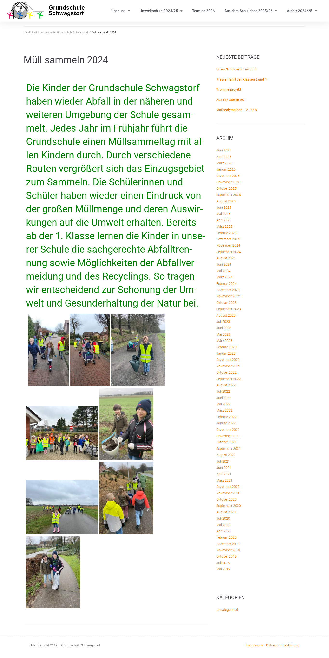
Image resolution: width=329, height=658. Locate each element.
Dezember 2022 (228, 360)
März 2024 (224, 277)
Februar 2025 (226, 233)
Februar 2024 (226, 284)
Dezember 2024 (228, 239)
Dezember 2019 (228, 544)
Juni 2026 (223, 150)
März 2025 (224, 226)
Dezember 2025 (228, 176)
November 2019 (228, 550)
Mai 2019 (223, 569)
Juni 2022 (223, 398)
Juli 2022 (223, 391)
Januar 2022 (226, 423)
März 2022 (224, 410)
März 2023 (224, 341)
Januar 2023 (226, 353)
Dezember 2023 (228, 290)
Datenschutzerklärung (282, 645)
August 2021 (226, 455)
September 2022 (228, 379)
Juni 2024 (223, 264)
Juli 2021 (223, 461)
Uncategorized (227, 610)
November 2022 (228, 366)
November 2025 (228, 182)
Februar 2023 (226, 347)
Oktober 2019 (226, 556)
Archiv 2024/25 (299, 11)
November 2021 (228, 436)
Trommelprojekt (228, 89)
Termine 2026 (203, 11)
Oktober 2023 (226, 303)
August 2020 (226, 512)
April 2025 (223, 220)
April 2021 (223, 474)
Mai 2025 (223, 214)
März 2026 (224, 163)
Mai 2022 (223, 404)
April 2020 (223, 531)
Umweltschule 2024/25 (159, 11)
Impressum (254, 645)
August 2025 (226, 201)
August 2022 (226, 385)
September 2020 (228, 506)
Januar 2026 (226, 169)
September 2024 (228, 252)
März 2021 (224, 480)
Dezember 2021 (228, 430)
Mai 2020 (223, 525)
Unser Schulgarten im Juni (236, 69)
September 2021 (228, 449)
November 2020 (228, 493)
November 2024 (228, 245)
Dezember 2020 (228, 487)
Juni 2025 (223, 207)
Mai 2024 (223, 271)
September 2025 (228, 195)
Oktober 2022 (226, 372)
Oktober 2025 (226, 188)
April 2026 (223, 157)
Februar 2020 (226, 537)
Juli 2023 (223, 322)
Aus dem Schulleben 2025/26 (248, 11)
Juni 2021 (223, 468)
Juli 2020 (223, 518)
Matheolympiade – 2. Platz (236, 110)
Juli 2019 (223, 563)
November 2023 (228, 296)
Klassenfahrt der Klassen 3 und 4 (241, 79)
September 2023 (228, 309)
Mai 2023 (223, 334)
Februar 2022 (226, 417)
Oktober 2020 (226, 499)
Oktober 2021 (226, 442)
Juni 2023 (223, 328)
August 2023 (226, 315)
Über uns (118, 11)
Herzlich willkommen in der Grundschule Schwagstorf (56, 32)
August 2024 (226, 258)
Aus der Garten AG (230, 100)
